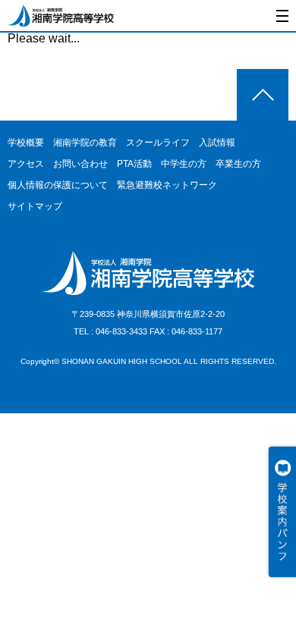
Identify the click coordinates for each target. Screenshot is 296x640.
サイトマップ (35, 206)
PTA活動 (134, 163)
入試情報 (217, 142)
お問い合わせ (80, 163)
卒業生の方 (238, 163)
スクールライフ (158, 142)
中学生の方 (183, 163)
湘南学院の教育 (85, 142)
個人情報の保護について (58, 185)
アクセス (26, 163)
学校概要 (26, 142)
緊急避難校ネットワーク (167, 185)
